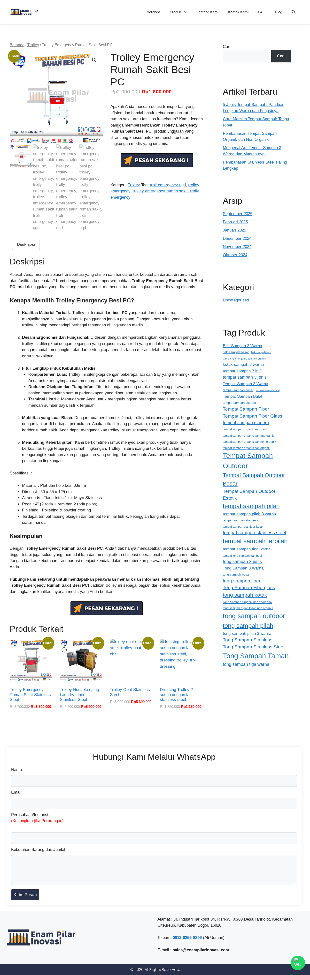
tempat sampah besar (238, 390)
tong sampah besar (236, 574)
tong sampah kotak (245, 595)
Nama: (17, 769)
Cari (226, 46)
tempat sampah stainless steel (254, 532)
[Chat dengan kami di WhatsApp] (298, 963)
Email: (17, 792)
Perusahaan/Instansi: (37, 817)
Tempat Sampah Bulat (242, 396)
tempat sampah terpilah (255, 541)
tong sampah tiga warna (246, 664)
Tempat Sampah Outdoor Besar (254, 479)
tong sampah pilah (248, 625)
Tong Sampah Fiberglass (249, 587)
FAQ (261, 12)
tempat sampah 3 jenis (245, 377)
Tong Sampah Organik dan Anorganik (247, 602)
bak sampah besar (236, 352)
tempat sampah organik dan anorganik (248, 435)
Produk (175, 12)
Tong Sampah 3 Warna (243, 568)
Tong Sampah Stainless (247, 639)
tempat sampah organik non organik (246, 448)
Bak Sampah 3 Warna (242, 345)
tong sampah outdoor (254, 616)
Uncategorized (236, 300)
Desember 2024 (237, 238)
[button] (293, 12)
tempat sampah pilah (251, 506)
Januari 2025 (234, 230)
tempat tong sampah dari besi (242, 555)
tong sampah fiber (241, 580)
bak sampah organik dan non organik (244, 358)
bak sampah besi (261, 352)
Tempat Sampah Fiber (246, 409)
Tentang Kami (207, 12)
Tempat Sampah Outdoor (248, 461)
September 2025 (237, 213)
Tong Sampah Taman (256, 656)
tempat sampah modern (246, 422)
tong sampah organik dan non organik (248, 608)
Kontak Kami (238, 12)
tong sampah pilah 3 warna (247, 633)
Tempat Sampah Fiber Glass (252, 416)
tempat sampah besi (267, 390)
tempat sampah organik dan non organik (249, 441)
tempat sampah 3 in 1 (242, 370)
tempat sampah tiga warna (247, 549)
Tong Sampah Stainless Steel (253, 646)
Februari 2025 (235, 222)
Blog (278, 12)
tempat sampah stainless (240, 520)
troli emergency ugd (168, 185)
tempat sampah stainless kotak (243, 526)
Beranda (153, 12)
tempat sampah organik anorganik (245, 429)
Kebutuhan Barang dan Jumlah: (39, 849)
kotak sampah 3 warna (243, 364)
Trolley (33, 45)
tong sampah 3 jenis (242, 561)
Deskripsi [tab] (26, 244)
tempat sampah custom (239, 403)
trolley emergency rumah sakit (160, 191)
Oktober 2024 (235, 255)
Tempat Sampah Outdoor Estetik (249, 495)
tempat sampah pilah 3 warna (249, 513)
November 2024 (237, 246)
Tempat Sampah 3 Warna (245, 383)
